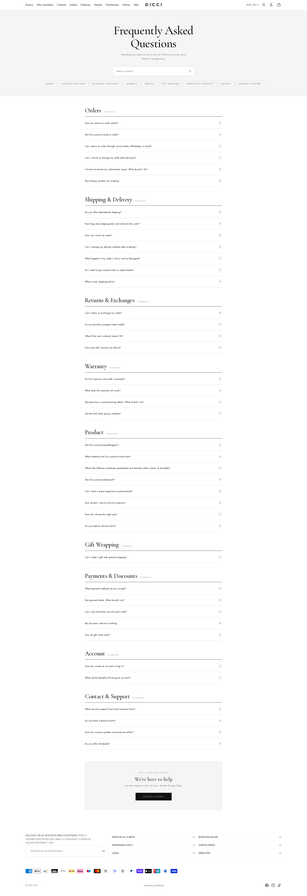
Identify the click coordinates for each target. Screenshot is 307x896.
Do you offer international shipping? (103, 212)
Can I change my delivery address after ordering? (110, 247)
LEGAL (115, 853)
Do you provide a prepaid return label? (105, 324)
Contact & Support (250, 83)
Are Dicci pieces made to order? (102, 134)
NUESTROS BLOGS (208, 837)
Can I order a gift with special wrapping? (106, 557)
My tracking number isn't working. (102, 181)
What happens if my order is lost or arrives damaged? (112, 258)
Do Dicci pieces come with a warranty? (105, 379)
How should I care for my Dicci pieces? (105, 503)
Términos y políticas (154, 885)
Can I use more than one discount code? (106, 611)
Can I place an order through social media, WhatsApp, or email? (118, 146)
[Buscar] (264, 5)
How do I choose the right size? (101, 514)
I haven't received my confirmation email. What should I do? (116, 169)
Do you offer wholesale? (97, 743)
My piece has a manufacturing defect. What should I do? (114, 402)
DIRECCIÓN (204, 853)
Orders (50, 83)
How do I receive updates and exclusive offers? (109, 732)
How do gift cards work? (97, 635)
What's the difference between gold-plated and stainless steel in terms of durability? (127, 468)
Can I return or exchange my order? (103, 313)
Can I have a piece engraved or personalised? (109, 491)
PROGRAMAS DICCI (122, 845)
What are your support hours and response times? (110, 709)
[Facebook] (267, 885)
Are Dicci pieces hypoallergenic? (102, 445)
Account (226, 83)
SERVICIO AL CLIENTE (123, 837)
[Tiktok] (279, 885)
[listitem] (136, 5)
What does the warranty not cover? (103, 390)
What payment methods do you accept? (105, 588)
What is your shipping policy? (100, 281)
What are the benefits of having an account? (108, 677)
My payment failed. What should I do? (105, 600)
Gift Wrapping (170, 83)
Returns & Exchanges (106, 83)
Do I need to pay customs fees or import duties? (109, 270)
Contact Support (153, 796)
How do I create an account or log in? (104, 666)
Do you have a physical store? (100, 720)
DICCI (36, 885)
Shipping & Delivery (73, 83)
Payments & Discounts (200, 83)
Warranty (131, 83)
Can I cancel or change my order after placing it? (110, 157)
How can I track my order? (98, 235)
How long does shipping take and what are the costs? (112, 223)
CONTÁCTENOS (206, 845)
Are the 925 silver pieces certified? (103, 413)
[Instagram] (273, 885)
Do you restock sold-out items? (100, 526)
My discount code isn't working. (101, 623)
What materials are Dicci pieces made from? (108, 456)
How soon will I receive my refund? (103, 347)
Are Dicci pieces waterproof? (100, 479)
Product (150, 83)
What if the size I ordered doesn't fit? (104, 336)
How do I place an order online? (101, 123)
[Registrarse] (103, 851)
